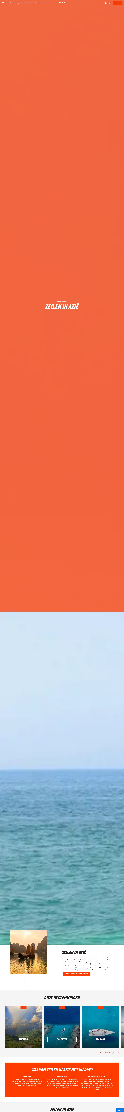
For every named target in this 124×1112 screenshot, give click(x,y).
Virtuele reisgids (27, 3)
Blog (46, 3)
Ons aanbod (39, 3)
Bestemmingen (15, 3)
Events (52, 3)
